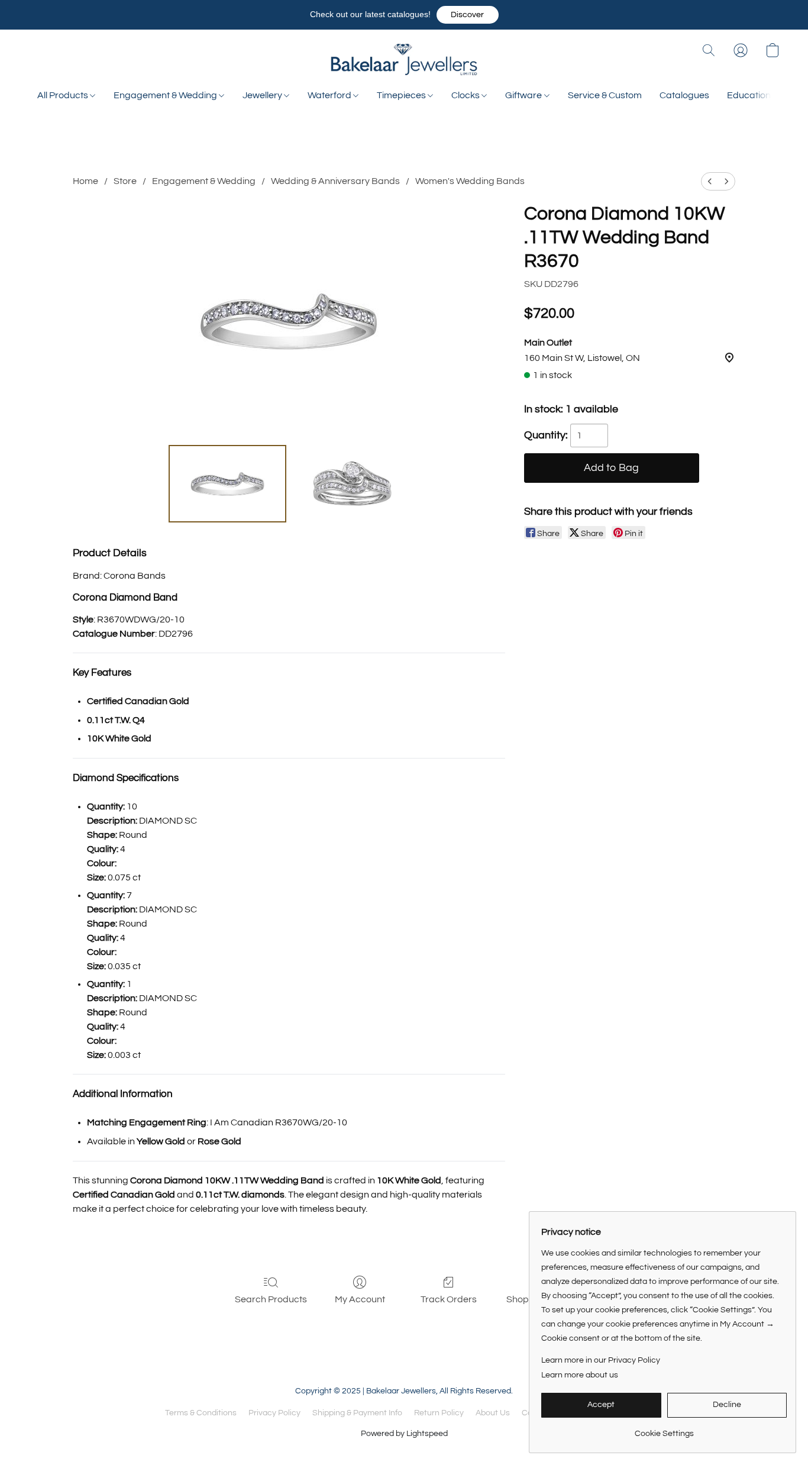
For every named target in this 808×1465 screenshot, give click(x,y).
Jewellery (263, 95)
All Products (63, 95)
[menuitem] (710, 181)
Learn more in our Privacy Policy (600, 1360)
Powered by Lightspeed (404, 1433)
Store (125, 181)
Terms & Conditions (201, 1413)
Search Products (271, 1299)
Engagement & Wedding (166, 95)
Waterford (330, 95)
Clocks (466, 95)
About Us (493, 1413)
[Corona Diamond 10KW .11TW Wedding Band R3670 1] (350, 483)
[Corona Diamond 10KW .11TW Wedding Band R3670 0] (228, 483)
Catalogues (684, 95)
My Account (360, 1299)
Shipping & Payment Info (357, 1413)
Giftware (524, 95)
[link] (664, 1429)
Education (749, 95)
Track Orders (449, 1299)
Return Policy (439, 1413)
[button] (468, 15)
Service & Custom (605, 95)
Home (85, 181)
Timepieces (402, 95)
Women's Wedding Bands (470, 181)
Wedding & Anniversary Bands (335, 181)
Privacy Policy (274, 1413)
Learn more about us (579, 1375)
